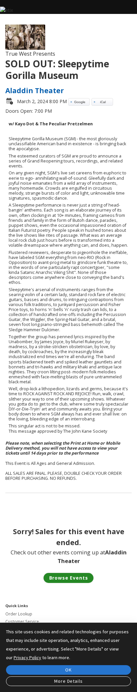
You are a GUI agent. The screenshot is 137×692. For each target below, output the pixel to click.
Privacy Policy (27, 658)
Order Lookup (18, 613)
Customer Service (22, 621)
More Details (68, 681)
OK (68, 670)
